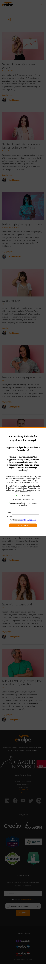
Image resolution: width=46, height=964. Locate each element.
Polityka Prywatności (22, 499)
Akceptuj (23, 484)
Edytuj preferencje (23, 495)
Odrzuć (23, 489)
